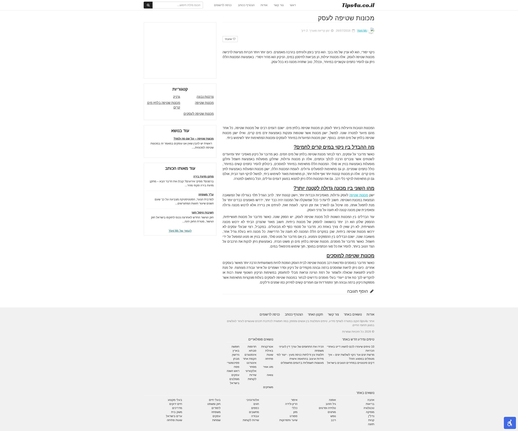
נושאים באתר (353, 314)
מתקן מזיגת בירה (203, 176)
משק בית (176, 412)
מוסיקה (370, 412)
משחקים (268, 387)
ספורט (293, 416)
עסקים (217, 416)
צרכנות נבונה (205, 96)
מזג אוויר (268, 366)
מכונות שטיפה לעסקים (199, 113)
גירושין (235, 354)
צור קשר (279, 5)
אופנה (332, 399)
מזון (295, 412)
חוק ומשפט (214, 403)
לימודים (216, 408)
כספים (255, 408)
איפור (294, 399)
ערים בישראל (174, 416)
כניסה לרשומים (223, 5)
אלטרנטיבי (252, 399)
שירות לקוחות (251, 420)
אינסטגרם (250, 354)
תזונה (371, 424)
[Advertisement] (298, 94)
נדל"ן (371, 416)
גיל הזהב (331, 403)
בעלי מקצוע (175, 399)
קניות (371, 420)
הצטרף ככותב (246, 5)
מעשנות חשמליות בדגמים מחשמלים (302, 362)
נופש (333, 416)
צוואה (270, 375)
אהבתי (228, 39)
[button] (510, 423)
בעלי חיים (215, 399)
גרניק (176, 96)
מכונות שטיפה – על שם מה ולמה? (194, 138)
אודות (264, 5)
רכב (333, 420)
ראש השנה (233, 370)
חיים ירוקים (175, 403)
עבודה (255, 416)
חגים (256, 403)
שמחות (216, 420)
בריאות (370, 403)
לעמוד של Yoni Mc (180, 230)
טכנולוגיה (369, 408)
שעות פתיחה (174, 420)
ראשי (293, 5)
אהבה (370, 399)
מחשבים (254, 412)
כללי (294, 408)
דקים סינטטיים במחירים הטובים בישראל (350, 362)
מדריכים (177, 408)
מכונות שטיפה (358, 195)
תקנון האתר (315, 314)
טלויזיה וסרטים (327, 408)
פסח (236, 366)
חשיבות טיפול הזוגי (203, 212)
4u (358, 5)
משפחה (216, 412)
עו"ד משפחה (206, 194)
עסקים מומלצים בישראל (234, 379)
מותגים (332, 412)
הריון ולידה (291, 403)
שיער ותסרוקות (288, 420)
